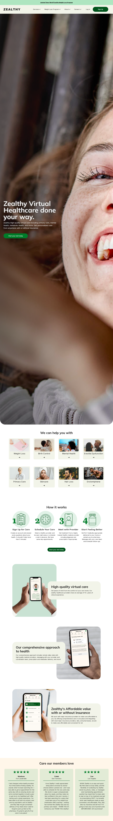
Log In (88, 9)
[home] (12, 9)
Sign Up (100, 9)
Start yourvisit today (15, 236)
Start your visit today (56, 550)
